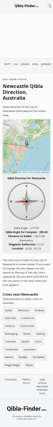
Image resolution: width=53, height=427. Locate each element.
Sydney (8, 310)
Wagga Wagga (12, 365)
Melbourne (23, 310)
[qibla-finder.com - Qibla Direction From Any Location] (26, 6)
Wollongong (11, 333)
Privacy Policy (26, 381)
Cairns (38, 341)
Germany (46, 64)
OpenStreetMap (34, 172)
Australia (13, 79)
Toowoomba (11, 349)
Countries (10, 379)
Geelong (40, 333)
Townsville (10, 341)
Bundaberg (38, 357)
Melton (29, 365)
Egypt (7, 64)
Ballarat (9, 357)
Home (5, 79)
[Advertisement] (26, 36)
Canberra (10, 325)
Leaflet (23, 172)
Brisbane (39, 310)
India (35, 64)
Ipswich (25, 341)
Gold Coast (10, 318)
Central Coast (27, 325)
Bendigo (23, 357)
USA (16, 64)
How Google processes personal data (42, 386)
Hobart (27, 333)
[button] (26, 143)
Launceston (30, 349)
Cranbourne (28, 318)
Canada (25, 64)
